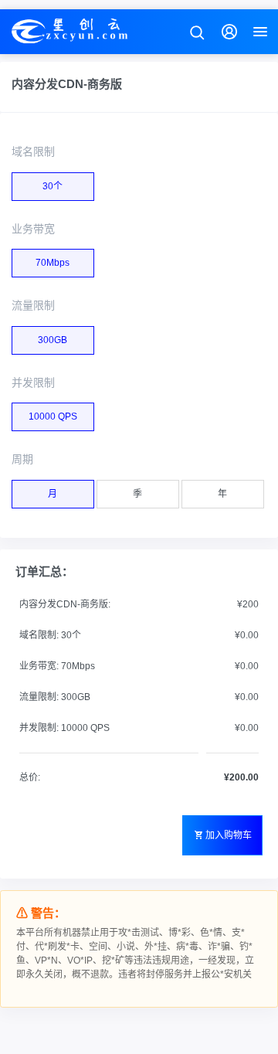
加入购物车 (228, 835)
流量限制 (33, 305)
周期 (22, 459)
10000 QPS (53, 416)
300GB (52, 340)
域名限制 (33, 151)
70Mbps (53, 262)
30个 (52, 186)
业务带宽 (33, 229)
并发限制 (33, 382)
